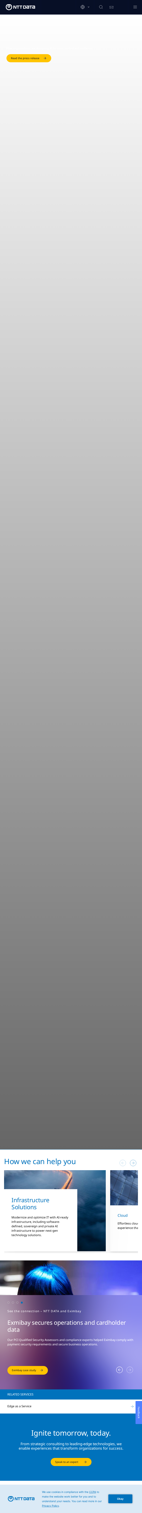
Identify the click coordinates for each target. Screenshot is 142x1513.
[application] (71, 1499)
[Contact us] (111, 7)
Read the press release (25, 58)
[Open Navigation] (135, 7)
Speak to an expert (66, 1462)
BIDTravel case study (25, 1370)
